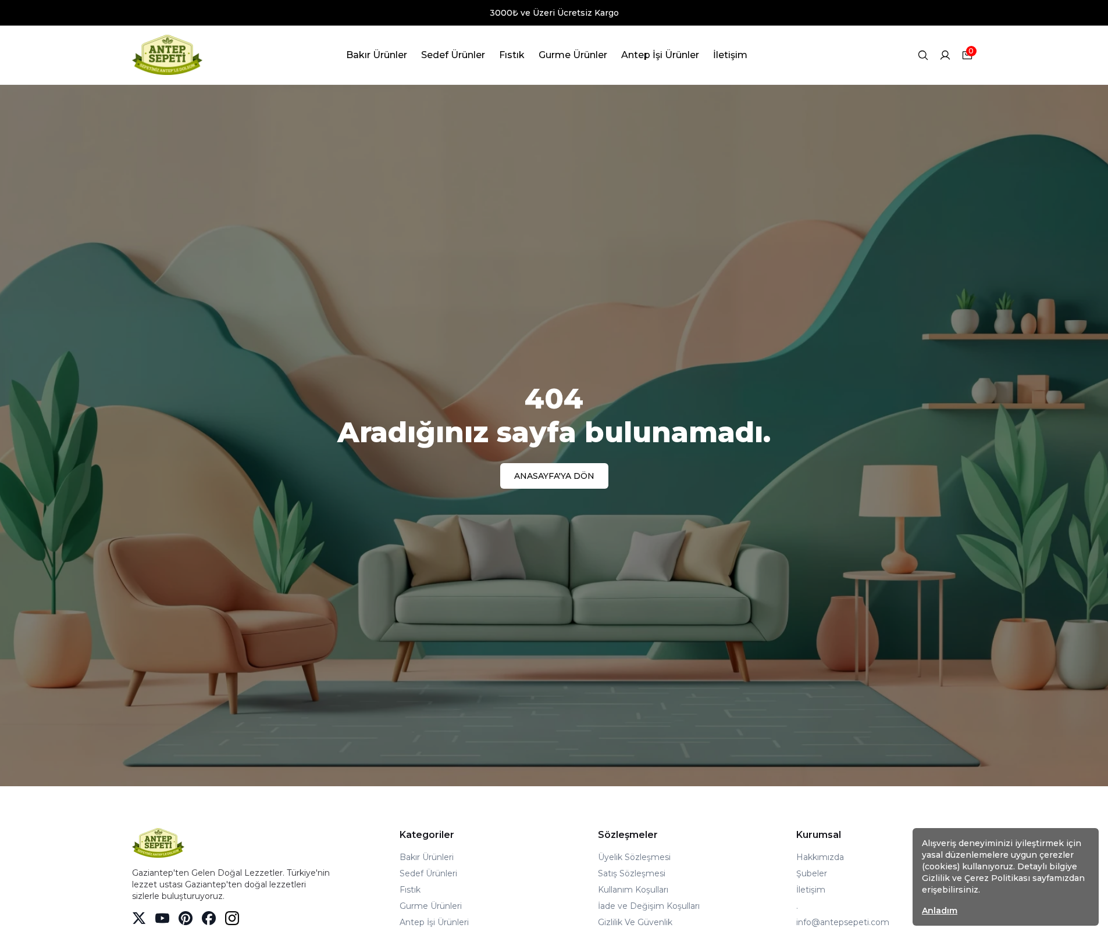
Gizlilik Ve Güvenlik (635, 922)
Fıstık (410, 889)
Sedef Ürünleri (428, 873)
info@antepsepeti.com (842, 922)
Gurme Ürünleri (431, 906)
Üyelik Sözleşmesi (634, 857)
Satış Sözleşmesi (631, 873)
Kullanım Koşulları (633, 889)
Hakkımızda (820, 857)
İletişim (810, 889)
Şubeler (811, 873)
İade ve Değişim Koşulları (649, 906)
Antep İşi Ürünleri (434, 922)
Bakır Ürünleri (427, 857)
